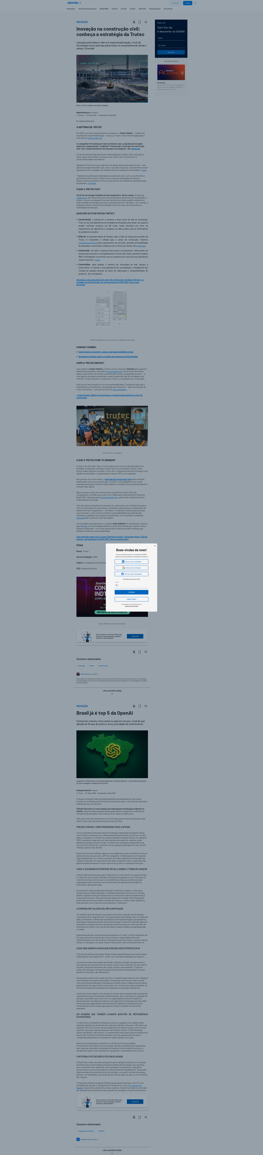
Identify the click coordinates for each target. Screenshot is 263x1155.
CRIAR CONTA (131, 599)
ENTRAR (131, 592)
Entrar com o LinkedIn (133, 562)
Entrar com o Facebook (133, 574)
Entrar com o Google (133, 568)
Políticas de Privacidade (131, 606)
